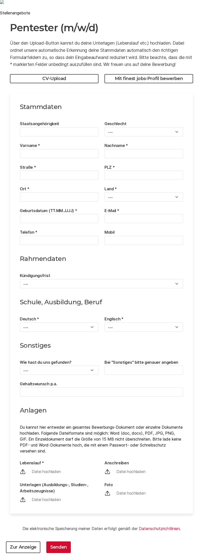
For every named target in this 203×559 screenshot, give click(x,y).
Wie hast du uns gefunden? (46, 362)
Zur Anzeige (23, 547)
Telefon (28, 232)
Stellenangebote (15, 12)
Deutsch (29, 318)
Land (110, 188)
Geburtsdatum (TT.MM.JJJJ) (48, 210)
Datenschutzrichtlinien (159, 528)
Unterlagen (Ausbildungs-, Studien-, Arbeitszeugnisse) (54, 488)
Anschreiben (116, 462)
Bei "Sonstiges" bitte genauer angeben (141, 362)
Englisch (114, 318)
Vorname (30, 145)
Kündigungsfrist (35, 275)
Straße (28, 167)
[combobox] (143, 132)
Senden (58, 547)
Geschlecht (115, 123)
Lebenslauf (32, 462)
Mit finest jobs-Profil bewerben (149, 78)
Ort (24, 188)
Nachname (116, 145)
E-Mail (111, 210)
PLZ (109, 167)
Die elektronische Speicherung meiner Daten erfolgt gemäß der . (102, 528)
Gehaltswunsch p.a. (38, 383)
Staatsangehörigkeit (39, 123)
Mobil (109, 232)
